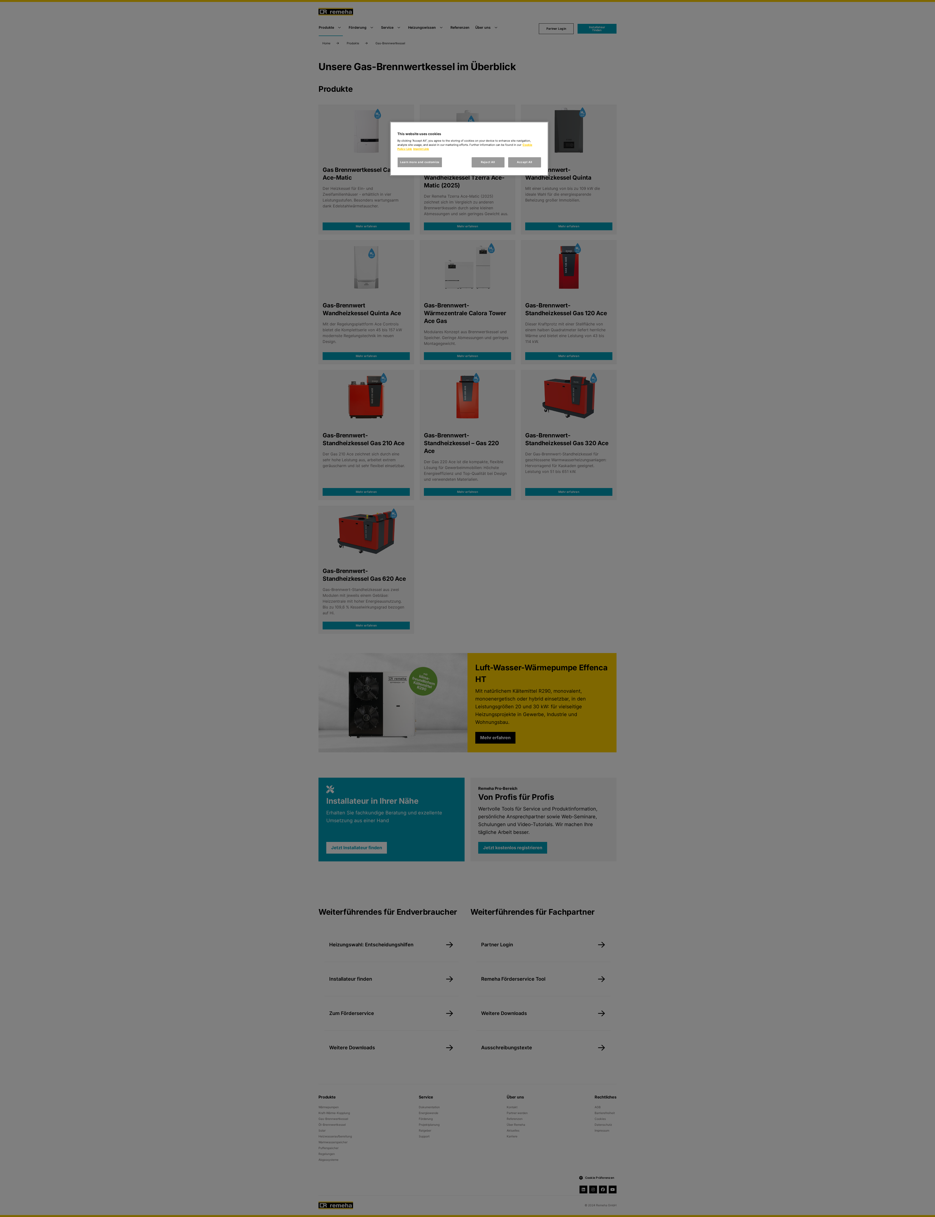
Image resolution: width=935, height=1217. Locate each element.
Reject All (488, 162)
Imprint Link (421, 149)
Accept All (524, 162)
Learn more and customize (419, 162)
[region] (469, 149)
